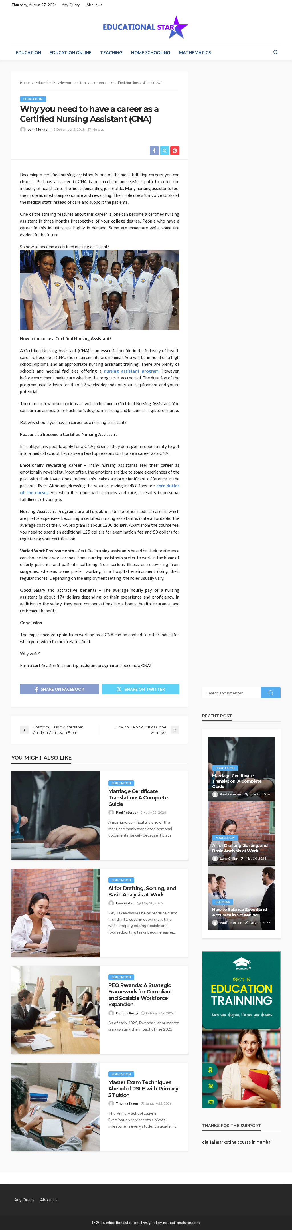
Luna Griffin (125, 903)
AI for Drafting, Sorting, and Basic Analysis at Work (142, 891)
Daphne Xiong (127, 1013)
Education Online (71, 52)
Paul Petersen (127, 812)
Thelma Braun (127, 1103)
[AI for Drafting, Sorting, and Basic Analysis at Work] (55, 913)
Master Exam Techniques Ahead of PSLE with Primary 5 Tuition (143, 1088)
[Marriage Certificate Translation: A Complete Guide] (55, 815)
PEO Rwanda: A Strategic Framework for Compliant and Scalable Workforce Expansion (140, 994)
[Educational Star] (146, 27)
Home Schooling (150, 52)
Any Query (71, 5)
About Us (94, 5)
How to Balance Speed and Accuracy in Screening (239, 912)
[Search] (276, 52)
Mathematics (195, 52)
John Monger (38, 129)
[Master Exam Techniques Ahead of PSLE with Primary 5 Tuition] (55, 1107)
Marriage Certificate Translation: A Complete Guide (138, 797)
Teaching (111, 52)
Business (223, 902)
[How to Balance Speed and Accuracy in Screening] (241, 898)
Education (28, 52)
